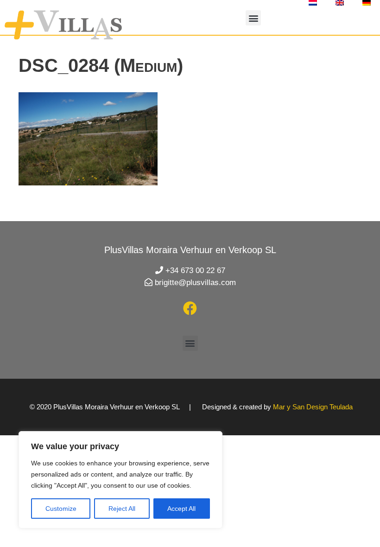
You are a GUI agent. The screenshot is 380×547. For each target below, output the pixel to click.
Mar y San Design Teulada (313, 407)
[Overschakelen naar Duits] (366, 3)
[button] (253, 17)
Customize (60, 508)
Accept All (181, 508)
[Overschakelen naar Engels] (339, 3)
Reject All (121, 508)
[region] (120, 479)
